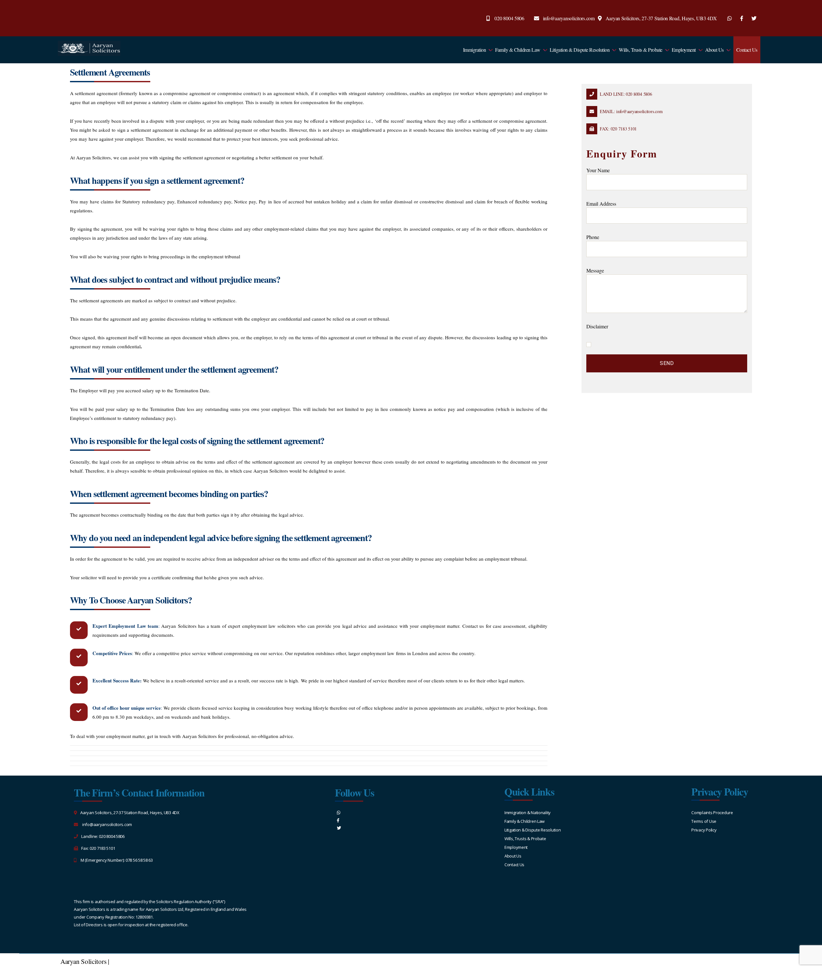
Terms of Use (703, 821)
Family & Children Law (517, 49)
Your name (598, 170)
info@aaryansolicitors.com (569, 18)
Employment (684, 49)
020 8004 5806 (509, 18)
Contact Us (746, 49)
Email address (601, 203)
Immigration (474, 49)
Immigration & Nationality (527, 812)
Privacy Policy (703, 830)
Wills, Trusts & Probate (640, 49)
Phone (592, 237)
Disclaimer (597, 326)
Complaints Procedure (712, 812)
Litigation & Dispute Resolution (580, 49)
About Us (714, 49)
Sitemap (121, 961)
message (595, 270)
